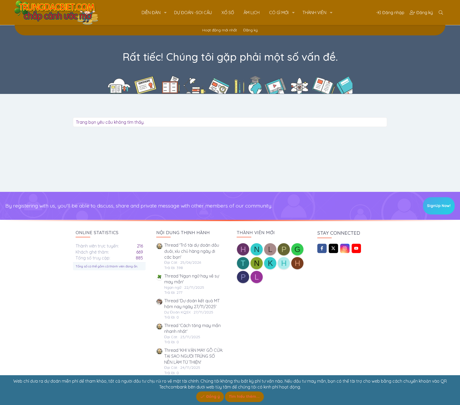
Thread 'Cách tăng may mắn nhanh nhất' (192, 328)
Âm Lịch (252, 12)
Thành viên (314, 12)
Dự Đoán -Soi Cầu (193, 12)
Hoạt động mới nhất (219, 30)
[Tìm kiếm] (441, 12)
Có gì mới (279, 12)
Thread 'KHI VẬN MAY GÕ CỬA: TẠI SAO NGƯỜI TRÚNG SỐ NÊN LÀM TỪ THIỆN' (193, 356)
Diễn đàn (151, 12)
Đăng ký (250, 30)
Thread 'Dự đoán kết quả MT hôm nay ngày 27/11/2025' (192, 303)
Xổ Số (227, 12)
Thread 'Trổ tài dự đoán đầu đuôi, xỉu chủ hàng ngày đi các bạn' (191, 251)
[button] (165, 12)
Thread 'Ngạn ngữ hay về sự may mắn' (191, 278)
